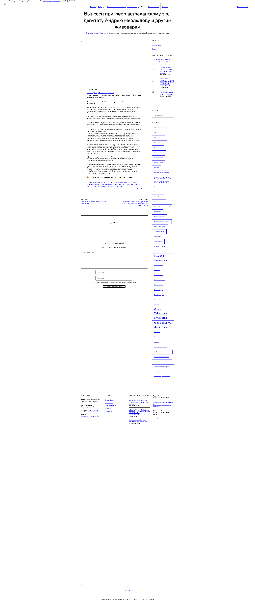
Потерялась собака (158, 265)
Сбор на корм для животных (163, 402)
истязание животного (161, 357)
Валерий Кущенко (93, 184)
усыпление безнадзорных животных (161, 369)
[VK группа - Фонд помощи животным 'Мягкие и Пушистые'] (250, 1)
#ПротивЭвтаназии (158, 137)
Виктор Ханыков (158, 196)
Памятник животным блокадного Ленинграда (161, 249)
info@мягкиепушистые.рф (52, 1)
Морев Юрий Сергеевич (160, 226)
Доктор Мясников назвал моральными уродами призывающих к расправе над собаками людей (135, 203)
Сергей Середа (158, 290)
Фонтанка (157, 332)
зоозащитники (167, 351)
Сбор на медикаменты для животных (162, 405)
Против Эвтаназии (158, 275)
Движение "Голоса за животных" (162, 206)
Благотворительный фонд (114, 182)
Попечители (109, 403)
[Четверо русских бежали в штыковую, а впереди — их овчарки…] (154, 71)
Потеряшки (157, 270)
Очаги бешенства (158, 241)
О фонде (127, 590)
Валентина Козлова (130, 182)
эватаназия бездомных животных (162, 376)
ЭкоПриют (120, 186)
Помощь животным (106, 184)
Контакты (108, 411)
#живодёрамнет (158, 147)
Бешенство (156, 167)
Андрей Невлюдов (98, 182)
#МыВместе (157, 132)
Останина (157, 236)
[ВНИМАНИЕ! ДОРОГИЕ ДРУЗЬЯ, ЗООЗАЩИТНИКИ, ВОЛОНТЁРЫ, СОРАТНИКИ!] (154, 82)
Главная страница (92, 33)
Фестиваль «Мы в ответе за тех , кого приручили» (93, 202)
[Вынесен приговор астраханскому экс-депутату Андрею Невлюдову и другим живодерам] (114, 62)
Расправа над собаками (159, 280)
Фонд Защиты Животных (163, 324)
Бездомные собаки (158, 162)
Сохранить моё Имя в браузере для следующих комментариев (115, 282)
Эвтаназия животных (160, 347)
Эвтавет (156, 342)
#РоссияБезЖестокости (159, 142)
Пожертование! (242, 7)
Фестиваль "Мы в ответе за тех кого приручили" (162, 302)
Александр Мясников (159, 152)
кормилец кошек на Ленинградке (162, 361)
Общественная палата (159, 231)
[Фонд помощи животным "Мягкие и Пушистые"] (127, 586)
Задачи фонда (109, 400)
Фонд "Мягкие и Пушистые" (124, 184)
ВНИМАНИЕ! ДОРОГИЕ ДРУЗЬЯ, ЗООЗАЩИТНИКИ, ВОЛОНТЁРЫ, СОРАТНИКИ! (167, 82)
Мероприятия (156, 45)
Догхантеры (157, 211)
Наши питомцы (110, 405)
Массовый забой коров (159, 216)
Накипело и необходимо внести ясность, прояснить (167, 92)
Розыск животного (158, 284)
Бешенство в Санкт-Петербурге (161, 172)
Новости (103, 33)
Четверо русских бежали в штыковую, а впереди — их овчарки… (167, 70)
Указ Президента (159, 295)
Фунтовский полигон (108, 186)
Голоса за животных (159, 201)
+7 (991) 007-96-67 (94, 411)
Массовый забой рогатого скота (162, 221)
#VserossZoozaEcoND (159, 127)
